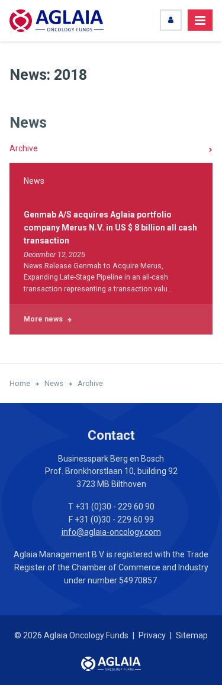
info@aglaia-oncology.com (111, 532)
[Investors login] (171, 20)
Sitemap (192, 635)
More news (43, 318)
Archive (23, 148)
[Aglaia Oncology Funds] (56, 20)
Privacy (152, 635)
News (28, 122)
